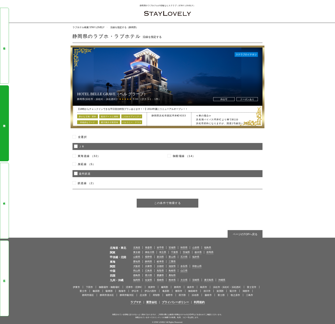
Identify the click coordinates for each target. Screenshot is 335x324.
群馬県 (209, 252)
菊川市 (233, 291)
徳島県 (136, 275)
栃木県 (198, 252)
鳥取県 (160, 270)
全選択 (82, 137)
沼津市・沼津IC (134, 287)
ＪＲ (82, 146)
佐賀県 (148, 280)
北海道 (136, 247)
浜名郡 (195, 295)
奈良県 (183, 266)
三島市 (249, 295)
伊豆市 (135, 291)
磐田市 (178, 291)
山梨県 (136, 257)
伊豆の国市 (150, 291)
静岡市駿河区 (127, 295)
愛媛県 (160, 275)
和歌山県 (197, 266)
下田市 (89, 287)
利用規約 (199, 302)
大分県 (183, 280)
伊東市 (76, 287)
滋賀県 (172, 266)
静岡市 (177, 287)
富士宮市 (251, 287)
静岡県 (4, 123)
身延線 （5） (87, 164)
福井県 (195, 257)
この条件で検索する (167, 202)
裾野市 (169, 295)
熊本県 (172, 280)
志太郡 (143, 295)
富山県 (172, 257)
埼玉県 (162, 252)
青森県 (148, 247)
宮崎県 (195, 280)
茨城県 (186, 252)
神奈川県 (149, 252)
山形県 (195, 247)
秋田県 (183, 247)
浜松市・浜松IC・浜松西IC (227, 287)
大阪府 (136, 266)
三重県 (4, 278)
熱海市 (122, 291)
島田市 (203, 287)
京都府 (160, 266)
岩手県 (160, 247)
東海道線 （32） (89, 156)
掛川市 (207, 291)
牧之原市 (235, 295)
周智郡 (156, 295)
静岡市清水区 (107, 295)
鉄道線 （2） (87, 183)
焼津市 (151, 287)
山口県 (183, 270)
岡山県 (136, 270)
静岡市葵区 (88, 295)
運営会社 (151, 302)
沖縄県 (221, 280)
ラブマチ (135, 302)
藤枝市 (208, 295)
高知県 (172, 275)
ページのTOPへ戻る (245, 234)
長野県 (148, 257)
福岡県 (136, 280)
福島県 (207, 247)
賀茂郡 (220, 291)
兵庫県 (148, 266)
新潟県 (160, 257)
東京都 (136, 252)
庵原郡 (165, 291)
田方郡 (182, 295)
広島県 (148, 270)
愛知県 (4, 45)
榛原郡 (96, 291)
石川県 (183, 257)
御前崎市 (193, 291)
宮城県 (172, 247)
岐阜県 (4, 200)
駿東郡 (109, 291)
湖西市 (246, 291)
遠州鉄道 (85, 173)
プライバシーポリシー (175, 302)
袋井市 (190, 287)
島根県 (172, 270)
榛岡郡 (164, 287)
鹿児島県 (208, 280)
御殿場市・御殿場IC (109, 287)
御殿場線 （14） (184, 156)
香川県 (148, 275)
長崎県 (160, 280)
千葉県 (174, 252)
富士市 (83, 291)
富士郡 (221, 295)
